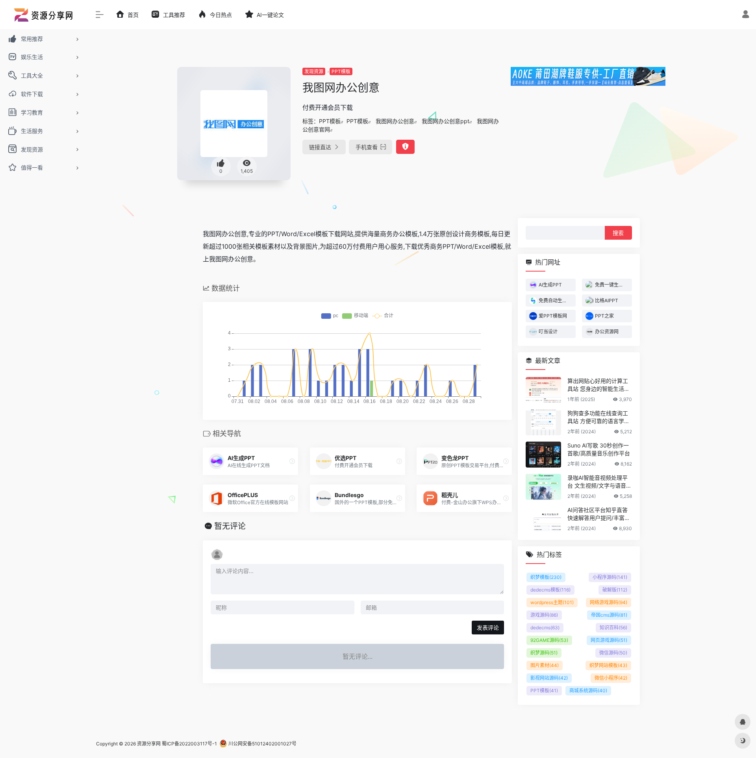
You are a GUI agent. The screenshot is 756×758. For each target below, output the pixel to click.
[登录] (745, 15)
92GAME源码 (549, 640)
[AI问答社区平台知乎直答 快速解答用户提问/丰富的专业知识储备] (543, 519)
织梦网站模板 (608, 665)
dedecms (545, 627)
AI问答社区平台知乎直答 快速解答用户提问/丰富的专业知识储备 (598, 513)
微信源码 (613, 652)
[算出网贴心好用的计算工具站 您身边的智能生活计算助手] (543, 390)
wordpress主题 (552, 602)
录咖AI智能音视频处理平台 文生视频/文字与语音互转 (599, 481)
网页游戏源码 (609, 640)
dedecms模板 (550, 589)
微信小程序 (611, 677)
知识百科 (613, 627)
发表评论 (488, 627)
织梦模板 (545, 577)
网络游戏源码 (608, 602)
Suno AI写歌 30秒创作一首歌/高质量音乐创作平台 (598, 449)
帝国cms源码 (609, 614)
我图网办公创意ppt (445, 121)
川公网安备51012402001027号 (261, 744)
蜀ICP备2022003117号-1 (189, 744)
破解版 (614, 589)
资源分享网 (149, 744)
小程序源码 (610, 577)
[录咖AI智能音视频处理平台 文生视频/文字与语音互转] (543, 486)
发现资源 (313, 71)
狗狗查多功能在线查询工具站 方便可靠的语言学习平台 (598, 417)
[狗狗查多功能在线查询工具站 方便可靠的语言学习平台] (543, 422)
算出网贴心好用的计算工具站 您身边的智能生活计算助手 (598, 384)
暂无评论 (230, 526)
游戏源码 (544, 614)
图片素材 (544, 665)
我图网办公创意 (395, 121)
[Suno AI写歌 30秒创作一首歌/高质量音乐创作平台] (543, 454)
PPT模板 (341, 71)
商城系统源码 (588, 690)
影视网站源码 (549, 677)
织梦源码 (544, 652)
